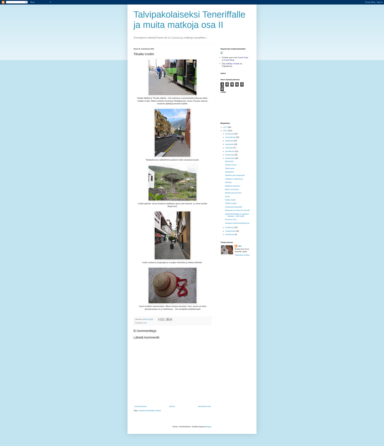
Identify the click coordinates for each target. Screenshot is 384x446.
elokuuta (229, 148)
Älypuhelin (229, 161)
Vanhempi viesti (204, 406)
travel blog (229, 60)
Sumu (227, 196)
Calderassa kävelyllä (233, 207)
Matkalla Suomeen (232, 186)
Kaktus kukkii (230, 200)
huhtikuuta (229, 227)
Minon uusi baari (232, 189)
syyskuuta (229, 144)
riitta (240, 246)
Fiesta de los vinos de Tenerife (237, 210)
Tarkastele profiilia (242, 255)
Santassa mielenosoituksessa (237, 223)
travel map (243, 57)
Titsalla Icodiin (231, 203)
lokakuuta (229, 141)
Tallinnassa (229, 168)
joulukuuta (229, 134)
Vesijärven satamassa (234, 179)
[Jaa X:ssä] (165, 319)
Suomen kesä (230, 165)
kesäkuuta (229, 155)
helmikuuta (230, 234)
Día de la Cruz (231, 220)
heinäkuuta (230, 151)
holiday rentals (233, 63)
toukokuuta (230, 158)
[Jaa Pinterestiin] (170, 319)
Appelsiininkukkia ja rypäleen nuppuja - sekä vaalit (237, 215)
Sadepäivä (229, 172)
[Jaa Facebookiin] (168, 319)
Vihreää (228, 182)
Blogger (208, 427)
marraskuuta (230, 137)
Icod (144, 323)
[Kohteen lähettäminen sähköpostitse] (159, 319)
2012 (225, 127)
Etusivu (172, 406)
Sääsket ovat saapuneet (235, 175)
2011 (225, 131)
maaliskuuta (230, 231)
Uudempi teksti (140, 406)
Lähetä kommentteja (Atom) (149, 411)
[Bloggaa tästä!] (162, 319)
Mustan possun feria (233, 193)
